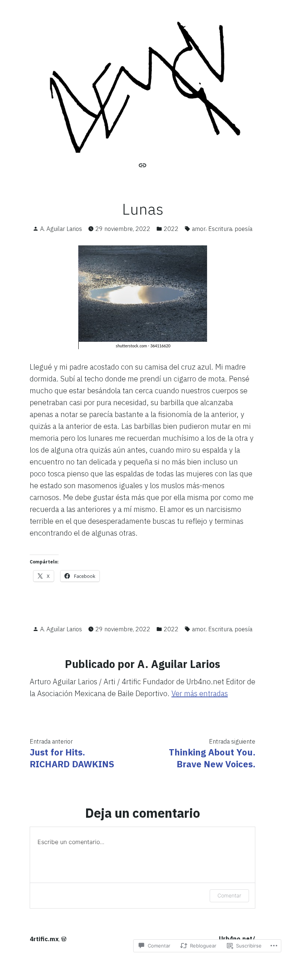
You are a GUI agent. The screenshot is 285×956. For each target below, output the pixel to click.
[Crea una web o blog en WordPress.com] (63, 939)
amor (199, 229)
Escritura (220, 229)
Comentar (229, 895)
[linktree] (142, 165)
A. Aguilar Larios (61, 229)
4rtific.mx (44, 939)
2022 (171, 229)
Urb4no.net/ (237, 939)
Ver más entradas (199, 693)
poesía (243, 229)
